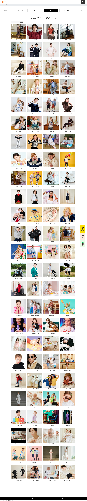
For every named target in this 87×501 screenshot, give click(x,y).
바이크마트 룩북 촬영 (35, 241)
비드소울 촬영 (35, 425)
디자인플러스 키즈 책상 (52, 480)
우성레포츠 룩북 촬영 (35, 352)
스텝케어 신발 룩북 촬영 (35, 260)
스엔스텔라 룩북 (19, 113)
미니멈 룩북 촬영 (19, 296)
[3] (46, 486)
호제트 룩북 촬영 (68, 241)
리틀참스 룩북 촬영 (19, 315)
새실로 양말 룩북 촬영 (35, 333)
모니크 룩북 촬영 (19, 388)
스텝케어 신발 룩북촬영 (35, 76)
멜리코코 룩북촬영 (35, 131)
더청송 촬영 (35, 94)
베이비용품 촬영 (51, 443)
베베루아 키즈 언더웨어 (68, 480)
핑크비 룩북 (35, 150)
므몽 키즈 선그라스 (68, 407)
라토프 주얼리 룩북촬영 (35, 113)
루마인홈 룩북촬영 (19, 94)
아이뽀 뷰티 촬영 (19, 168)
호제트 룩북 (52, 113)
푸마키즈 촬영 (51, 407)
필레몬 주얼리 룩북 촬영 (68, 223)
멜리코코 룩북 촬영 (68, 315)
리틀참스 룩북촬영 (68, 352)
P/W (21, 21)
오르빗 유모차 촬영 (19, 480)
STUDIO (5, 4)
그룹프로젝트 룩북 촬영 (35, 315)
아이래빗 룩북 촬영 (51, 296)
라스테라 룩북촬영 (19, 352)
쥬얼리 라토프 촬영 (35, 443)
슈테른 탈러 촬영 (52, 223)
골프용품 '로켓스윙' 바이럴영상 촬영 (19, 443)
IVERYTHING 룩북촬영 (52, 388)
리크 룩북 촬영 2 (52, 278)
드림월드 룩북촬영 (35, 370)
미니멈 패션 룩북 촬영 (35, 278)
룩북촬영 (35, 39)
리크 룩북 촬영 (67, 278)
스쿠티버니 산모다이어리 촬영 (35, 407)
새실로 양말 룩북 (19, 260)
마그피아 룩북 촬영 (68, 296)
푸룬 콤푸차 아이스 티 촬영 (51, 205)
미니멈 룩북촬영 (19, 39)
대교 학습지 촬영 (19, 425)
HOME (3, 4)
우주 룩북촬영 (68, 333)
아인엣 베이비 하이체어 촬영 (68, 94)
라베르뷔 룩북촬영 (19, 407)
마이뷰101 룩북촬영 (67, 370)
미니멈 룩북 (68, 425)
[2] (44, 486)
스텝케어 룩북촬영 (51, 150)
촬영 (43, 14)
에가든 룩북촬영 (35, 168)
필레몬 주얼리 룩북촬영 (19, 370)
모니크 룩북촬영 (51, 168)
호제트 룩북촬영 (19, 58)
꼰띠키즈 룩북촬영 (19, 150)
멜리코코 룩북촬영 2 (67, 168)
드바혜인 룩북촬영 (35, 480)
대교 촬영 (35, 58)
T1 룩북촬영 (19, 223)
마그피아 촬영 (51, 260)
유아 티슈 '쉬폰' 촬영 (68, 443)
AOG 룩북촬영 (19, 205)
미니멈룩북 (52, 425)
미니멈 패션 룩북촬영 (51, 39)
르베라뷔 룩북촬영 (19, 76)
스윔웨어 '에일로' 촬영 (19, 462)
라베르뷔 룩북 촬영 (19, 241)
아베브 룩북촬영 (68, 76)
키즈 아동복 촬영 (52, 333)
